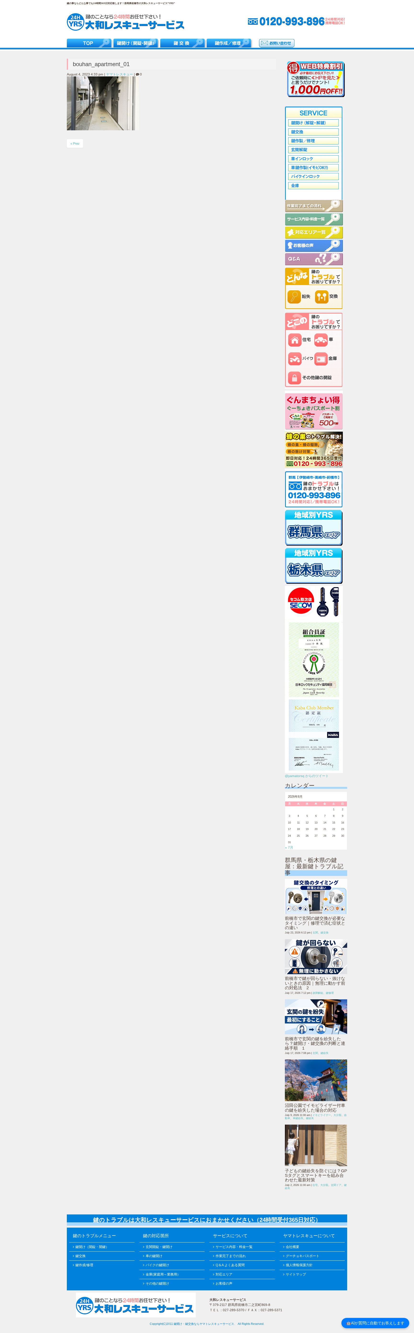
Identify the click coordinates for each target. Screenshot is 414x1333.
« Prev (75, 143)
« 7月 (289, 847)
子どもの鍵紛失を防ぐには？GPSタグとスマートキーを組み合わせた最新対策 (316, 1175)
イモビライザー (321, 1115)
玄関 (315, 932)
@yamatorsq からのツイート (307, 776)
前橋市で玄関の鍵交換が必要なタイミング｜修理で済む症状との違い (315, 923)
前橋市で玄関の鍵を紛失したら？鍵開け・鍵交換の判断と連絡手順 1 (315, 1043)
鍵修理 (330, 992)
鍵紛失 (324, 1053)
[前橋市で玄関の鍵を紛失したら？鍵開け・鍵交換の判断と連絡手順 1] (316, 1016)
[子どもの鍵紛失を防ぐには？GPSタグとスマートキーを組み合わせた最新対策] (316, 1145)
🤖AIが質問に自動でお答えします (375, 1323)
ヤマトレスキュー (119, 74)
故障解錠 (318, 992)
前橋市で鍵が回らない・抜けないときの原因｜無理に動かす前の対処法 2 (315, 983)
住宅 (315, 1185)
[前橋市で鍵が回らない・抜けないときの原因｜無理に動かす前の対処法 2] (316, 956)
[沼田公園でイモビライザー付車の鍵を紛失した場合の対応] (316, 1080)
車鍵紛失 (298, 1118)
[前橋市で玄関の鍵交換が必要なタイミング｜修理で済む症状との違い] (316, 896)
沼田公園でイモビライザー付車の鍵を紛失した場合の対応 (315, 1107)
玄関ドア (336, 1185)
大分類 (337, 1115)
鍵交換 (324, 932)
